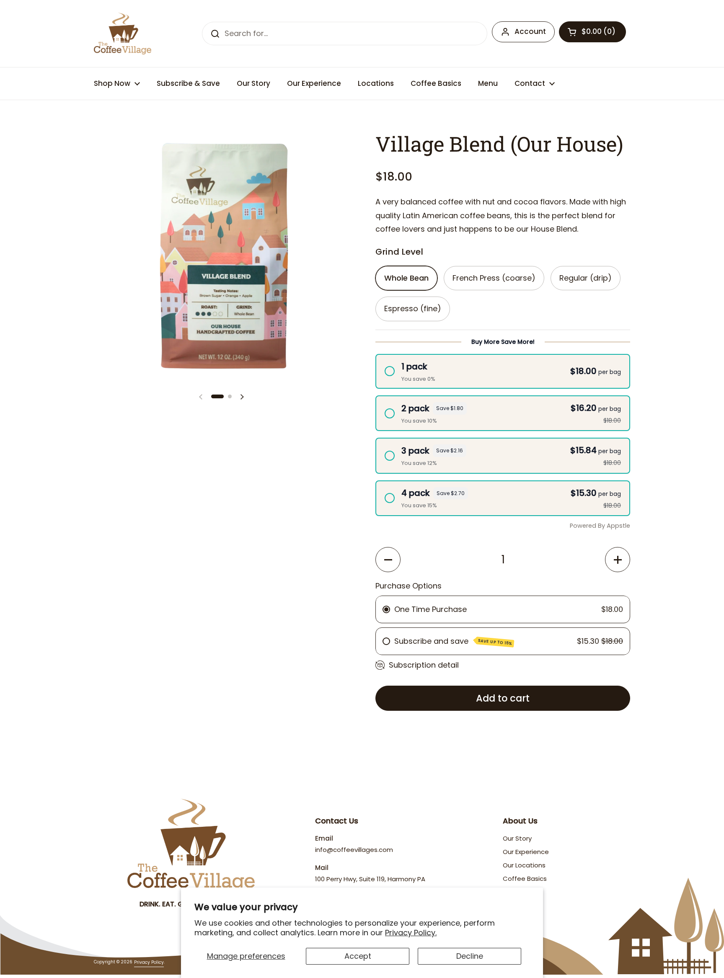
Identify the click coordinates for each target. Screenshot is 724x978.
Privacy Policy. (411, 932)
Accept (357, 956)
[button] (592, 31)
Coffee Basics (525, 878)
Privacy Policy (149, 962)
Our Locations (524, 865)
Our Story (517, 838)
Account (530, 31)
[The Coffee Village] (122, 33)
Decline (469, 956)
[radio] (503, 371)
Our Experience (526, 851)
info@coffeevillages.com (354, 849)
